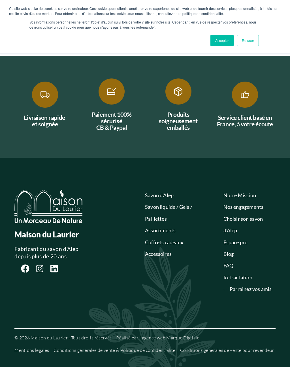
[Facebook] (25, 268)
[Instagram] (39, 268)
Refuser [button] (248, 40)
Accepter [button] (222, 40)
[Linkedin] (54, 268)
